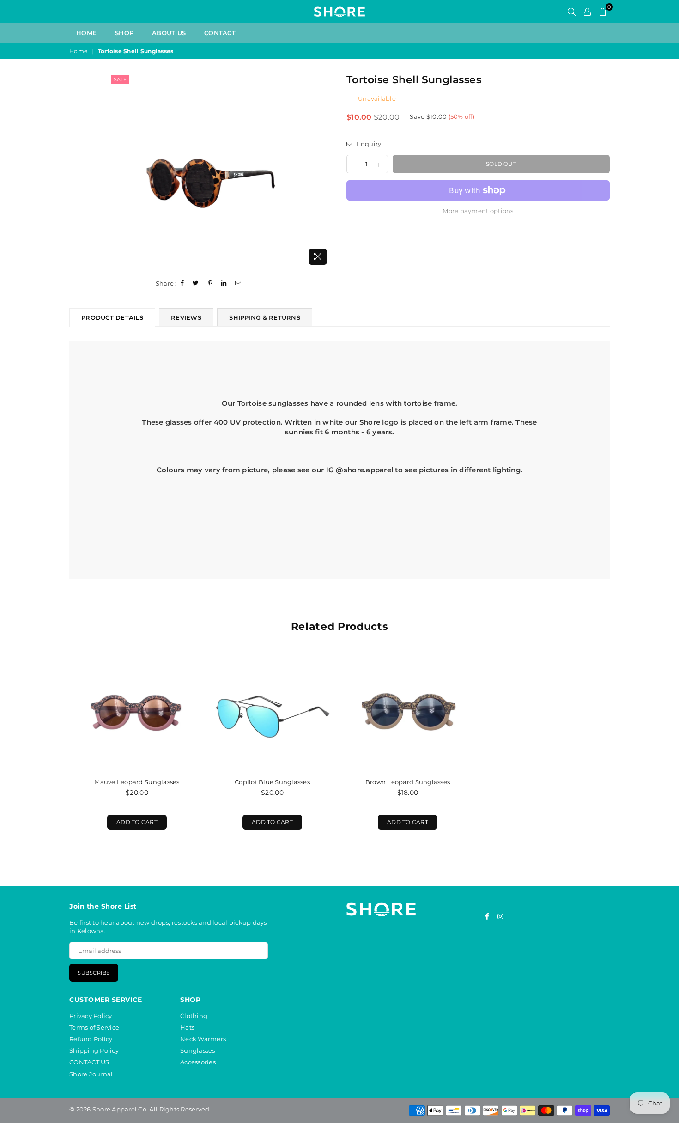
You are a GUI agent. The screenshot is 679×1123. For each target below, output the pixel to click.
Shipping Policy (94, 1050)
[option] (221, 171)
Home (86, 33)
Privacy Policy (90, 1015)
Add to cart (132, 820)
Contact (220, 33)
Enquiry (368, 143)
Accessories (198, 1062)
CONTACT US (89, 1062)
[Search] (572, 11)
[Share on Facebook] (182, 283)
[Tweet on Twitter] (195, 283)
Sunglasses (197, 1050)
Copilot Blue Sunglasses (272, 782)
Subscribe (94, 973)
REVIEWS (186, 317)
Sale (120, 79)
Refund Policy (90, 1039)
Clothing (193, 1015)
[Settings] (587, 11)
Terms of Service (94, 1027)
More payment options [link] (478, 210)
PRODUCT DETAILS (112, 317)
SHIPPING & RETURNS (264, 317)
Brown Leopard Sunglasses (407, 782)
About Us (169, 33)
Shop (124, 33)
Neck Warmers (203, 1039)
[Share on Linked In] (224, 283)
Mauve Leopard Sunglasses (136, 782)
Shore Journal (91, 1074)
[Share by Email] (238, 283)
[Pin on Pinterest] (210, 283)
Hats (187, 1027)
